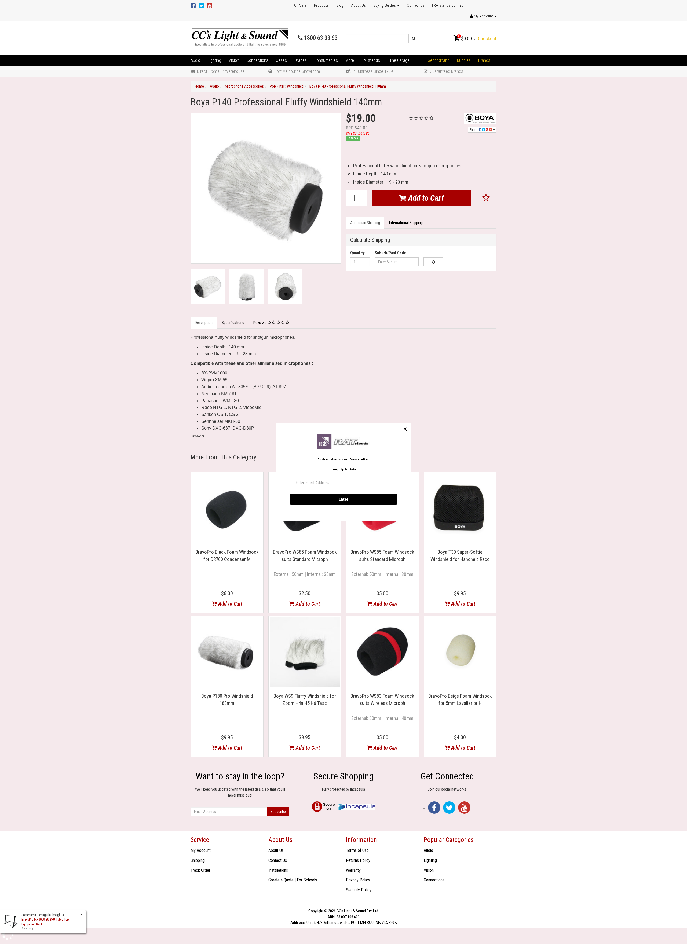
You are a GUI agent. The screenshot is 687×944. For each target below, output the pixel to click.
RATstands (370, 60)
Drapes (300, 60)
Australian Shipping (365, 222)
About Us (358, 5)
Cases (281, 60)
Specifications (233, 322)
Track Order (200, 870)
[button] (486, 198)
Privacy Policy (358, 879)
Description (204, 322)
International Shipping (406, 222)
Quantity (357, 252)
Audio (195, 60)
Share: (474, 130)
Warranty (353, 870)
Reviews (260, 322)
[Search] (413, 38)
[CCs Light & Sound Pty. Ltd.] (240, 38)
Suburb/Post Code (390, 252)
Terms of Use (357, 850)
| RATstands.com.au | (448, 5)
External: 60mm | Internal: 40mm (382, 718)
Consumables (326, 60)
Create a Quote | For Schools (292, 879)
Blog (340, 5)
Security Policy (358, 889)
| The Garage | (399, 60)
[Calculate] (433, 261)
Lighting (214, 60)
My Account (201, 850)
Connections (257, 60)
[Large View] (208, 286)
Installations (278, 870)
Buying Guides (385, 5)
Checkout (487, 38)
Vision (234, 60)
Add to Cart (425, 198)
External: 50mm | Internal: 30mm (305, 574)
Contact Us (416, 5)
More (349, 60)
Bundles (464, 60)
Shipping (198, 860)
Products (321, 5)
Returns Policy (358, 860)
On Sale (300, 5)
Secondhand (439, 60)
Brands (484, 60)
